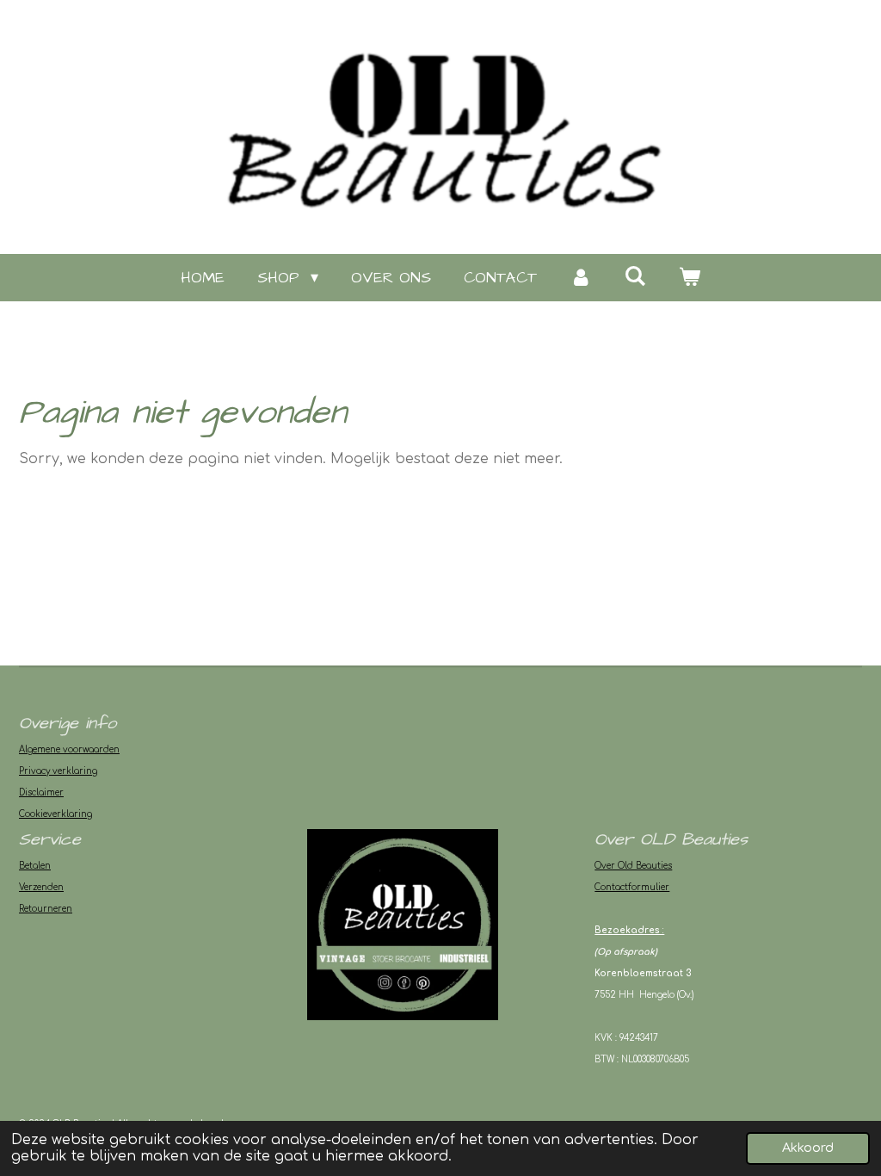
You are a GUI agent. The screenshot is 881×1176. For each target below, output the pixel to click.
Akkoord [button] (808, 1147)
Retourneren (45, 908)
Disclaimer (41, 792)
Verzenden (41, 887)
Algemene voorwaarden (69, 749)
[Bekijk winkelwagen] (689, 278)
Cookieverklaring (55, 814)
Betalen (35, 865)
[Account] (580, 278)
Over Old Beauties (633, 865)
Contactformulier (632, 887)
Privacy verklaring (58, 771)
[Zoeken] (635, 277)
